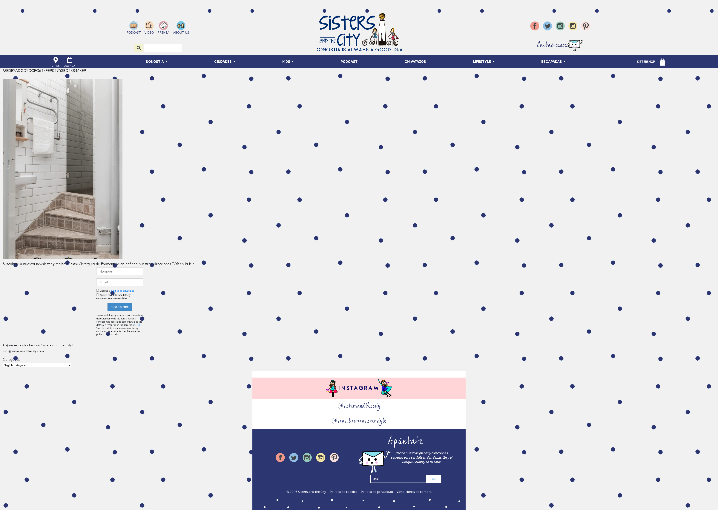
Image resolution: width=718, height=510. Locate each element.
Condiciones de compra (414, 491)
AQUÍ (137, 325)
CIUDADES (223, 62)
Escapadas (552, 62)
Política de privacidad (377, 491)
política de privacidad (122, 290)
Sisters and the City (312, 491)
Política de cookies (343, 491)
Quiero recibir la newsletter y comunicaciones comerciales (113, 296)
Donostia (155, 62)
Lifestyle (482, 62)
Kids (286, 62)
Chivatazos (415, 62)
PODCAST (349, 62)
